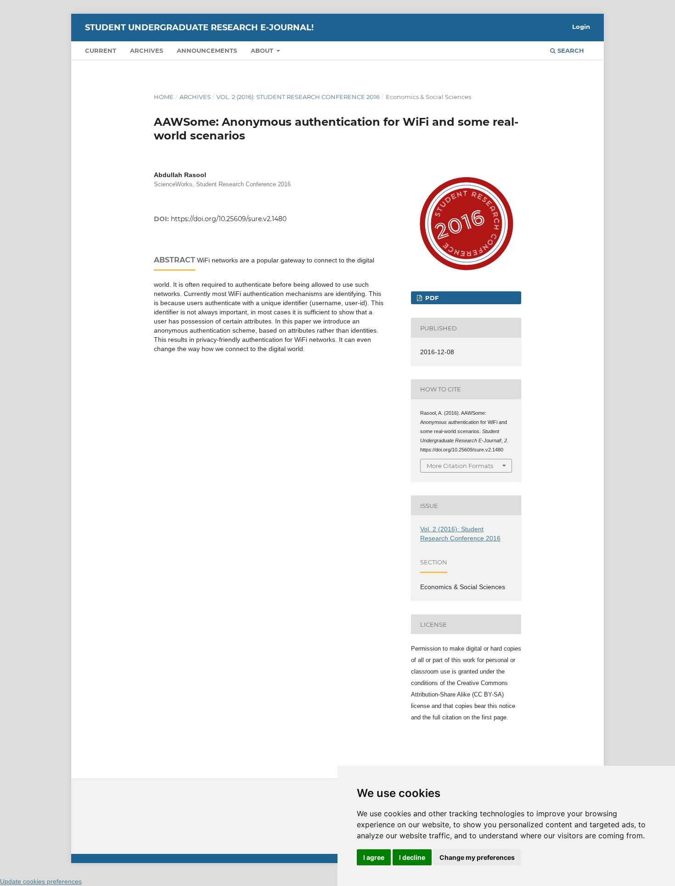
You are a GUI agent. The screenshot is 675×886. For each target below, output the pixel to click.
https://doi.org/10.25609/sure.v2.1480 (229, 219)
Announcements (207, 50)
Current (100, 50)
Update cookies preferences (41, 881)
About (263, 50)
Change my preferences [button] (477, 857)
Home (164, 96)
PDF (431, 297)
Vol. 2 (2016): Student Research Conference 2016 (298, 96)
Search (570, 50)
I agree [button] (373, 857)
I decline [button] (412, 857)
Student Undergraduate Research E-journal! (199, 27)
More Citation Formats (460, 465)
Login (581, 26)
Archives (146, 50)
